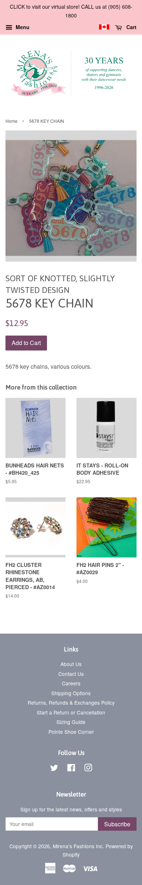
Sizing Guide (71, 721)
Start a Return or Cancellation (71, 712)
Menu (21, 27)
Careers (71, 683)
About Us (71, 663)
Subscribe (117, 824)
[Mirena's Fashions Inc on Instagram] (88, 768)
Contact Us (71, 673)
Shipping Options (71, 693)
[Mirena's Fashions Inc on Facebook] (71, 768)
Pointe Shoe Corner (71, 731)
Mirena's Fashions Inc (78, 846)
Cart (131, 27)
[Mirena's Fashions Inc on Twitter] (54, 768)
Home (11, 121)
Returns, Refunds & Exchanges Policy (71, 702)
